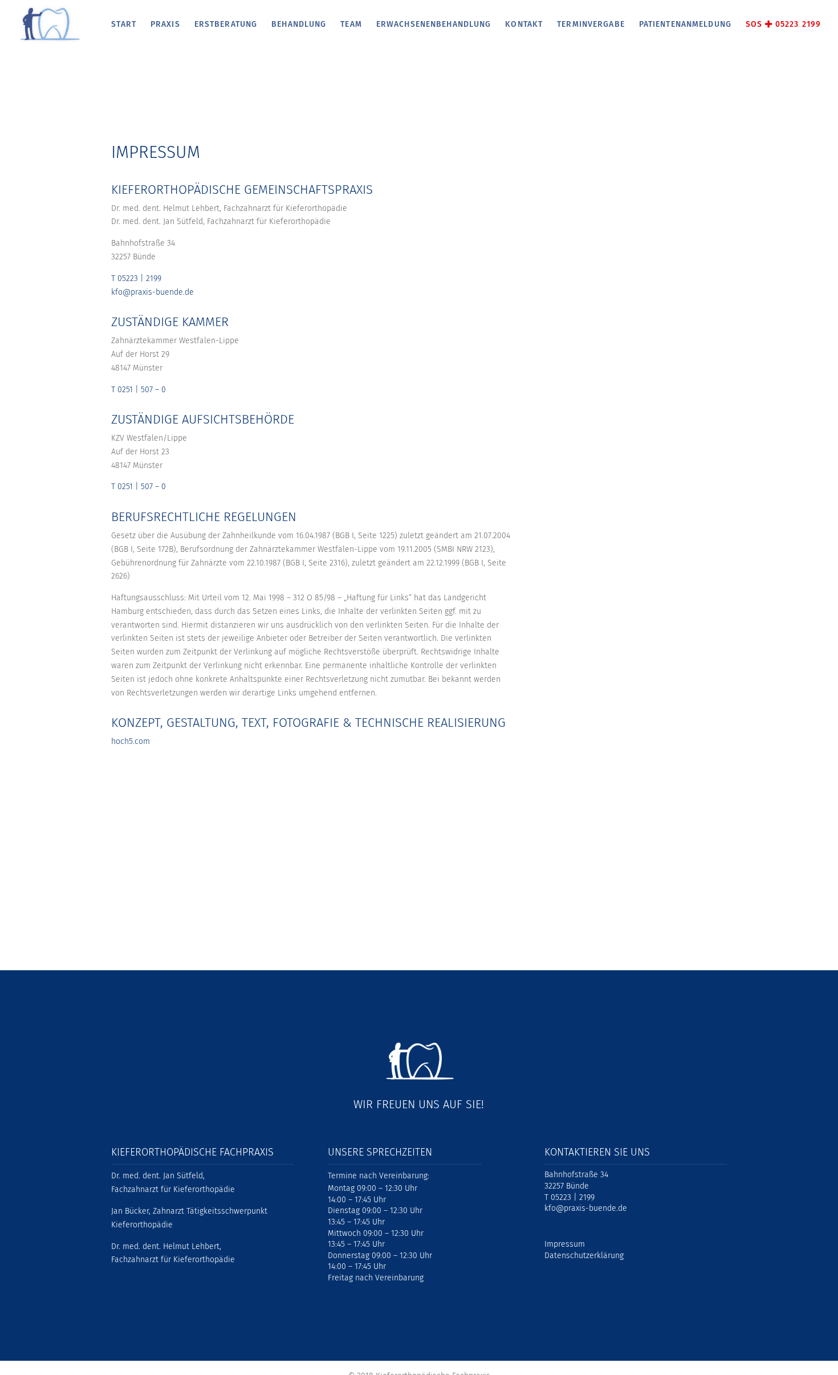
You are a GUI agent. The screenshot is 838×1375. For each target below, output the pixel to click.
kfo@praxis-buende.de (152, 292)
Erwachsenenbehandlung (433, 25)
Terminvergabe (591, 25)
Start (123, 25)
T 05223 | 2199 (136, 278)
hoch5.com (130, 741)
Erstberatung (225, 25)
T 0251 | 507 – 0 (138, 389)
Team (350, 25)
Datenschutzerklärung (584, 1255)
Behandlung (298, 25)
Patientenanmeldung (685, 25)
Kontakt (524, 25)
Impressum (564, 1244)
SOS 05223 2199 (783, 24)
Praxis (165, 25)
